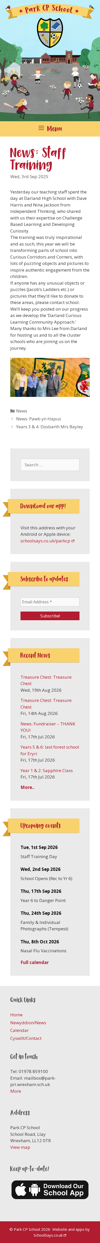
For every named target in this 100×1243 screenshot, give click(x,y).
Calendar (19, 1030)
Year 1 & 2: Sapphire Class (47, 770)
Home (16, 1015)
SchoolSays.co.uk (48, 1235)
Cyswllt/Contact (26, 1038)
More (15, 1091)
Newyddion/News (28, 1023)
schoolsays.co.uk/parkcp (45, 541)
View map (20, 1147)
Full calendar (35, 962)
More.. (28, 787)
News (21, 411)
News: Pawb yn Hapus (38, 419)
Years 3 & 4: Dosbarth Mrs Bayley (49, 427)
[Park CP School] (50, 60)
